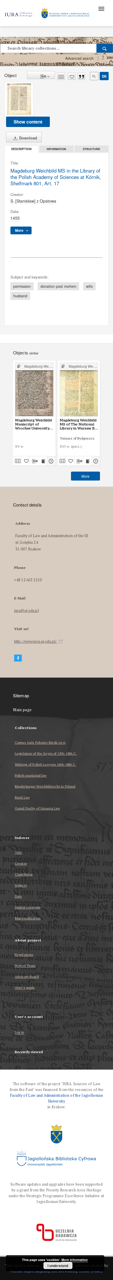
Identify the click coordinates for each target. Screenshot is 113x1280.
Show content (28, 122)
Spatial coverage (28, 907)
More (85, 476)
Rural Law (22, 797)
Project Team (25, 965)
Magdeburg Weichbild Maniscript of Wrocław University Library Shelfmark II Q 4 (33, 424)
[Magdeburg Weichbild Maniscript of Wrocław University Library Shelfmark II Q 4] (34, 389)
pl (94, 76)
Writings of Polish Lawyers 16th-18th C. (45, 764)
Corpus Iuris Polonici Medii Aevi (40, 742)
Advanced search (79, 58)
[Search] (104, 48)
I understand (58, 1265)
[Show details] (50, 461)
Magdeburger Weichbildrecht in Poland (45, 786)
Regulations (24, 954)
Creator (21, 863)
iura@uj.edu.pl (26, 610)
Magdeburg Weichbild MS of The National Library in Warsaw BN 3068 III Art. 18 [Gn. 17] (79, 424)
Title (18, 852)
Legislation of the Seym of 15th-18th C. (46, 753)
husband (20, 295)
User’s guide (25, 987)
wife (89, 286)
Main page (22, 709)
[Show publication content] (43, 461)
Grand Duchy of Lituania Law (37, 808)
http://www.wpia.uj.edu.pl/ (35, 641)
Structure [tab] (91, 149)
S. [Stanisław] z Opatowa (33, 201)
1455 (15, 218)
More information (74, 1259)
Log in (19, 1032)
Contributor (24, 874)
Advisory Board (27, 976)
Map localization (28, 918)
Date (18, 896)
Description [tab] (21, 149)
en (104, 76)
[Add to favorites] (72, 76)
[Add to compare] (61, 76)
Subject (21, 885)
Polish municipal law (31, 775)
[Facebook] (18, 658)
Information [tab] (56, 149)
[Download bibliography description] (34, 461)
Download (27, 138)
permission (22, 286)
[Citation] (81, 76)
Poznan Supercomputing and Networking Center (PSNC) (56, 1271)
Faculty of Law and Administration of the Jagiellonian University (56, 1098)
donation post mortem (58, 286)
